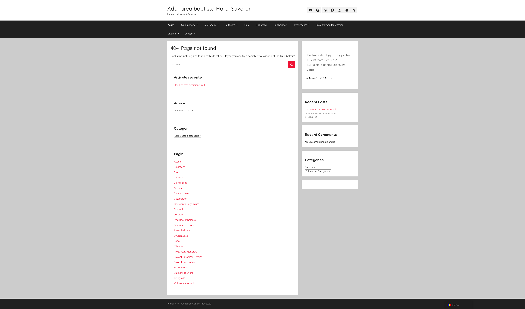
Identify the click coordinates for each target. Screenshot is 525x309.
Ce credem (210, 24)
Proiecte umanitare (185, 262)
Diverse (172, 33)
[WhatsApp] (325, 10)
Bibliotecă (261, 24)
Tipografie (179, 278)
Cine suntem (188, 24)
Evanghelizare (182, 230)
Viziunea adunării (184, 283)
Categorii (310, 167)
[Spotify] (317, 10)
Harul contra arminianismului (190, 85)
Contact (189, 33)
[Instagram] (339, 10)
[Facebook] (332, 10)
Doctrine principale (185, 219)
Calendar (179, 177)
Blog (246, 24)
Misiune (178, 246)
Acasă (171, 24)
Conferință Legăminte (186, 204)
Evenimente (300, 24)
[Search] (291, 64)
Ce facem (230, 24)
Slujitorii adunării (183, 272)
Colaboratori (280, 24)
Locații (178, 241)
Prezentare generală (185, 251)
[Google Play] (353, 10)
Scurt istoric (180, 267)
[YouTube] (310, 10)
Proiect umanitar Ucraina (329, 24)
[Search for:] (233, 64)
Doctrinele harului (184, 225)
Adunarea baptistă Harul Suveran (209, 8)
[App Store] (346, 10)
